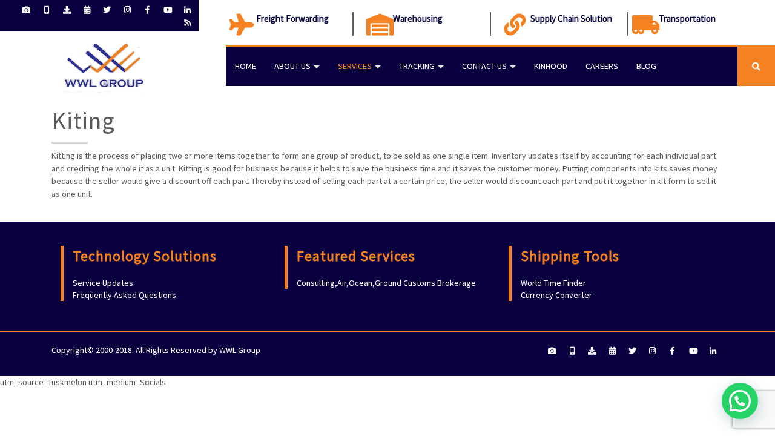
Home (245, 66)
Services (355, 66)
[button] (740, 401)
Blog (646, 66)
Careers (601, 66)
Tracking (417, 66)
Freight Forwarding (292, 18)
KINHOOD (550, 66)
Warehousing (418, 18)
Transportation (687, 18)
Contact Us (484, 66)
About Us (292, 66)
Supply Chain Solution (571, 18)
